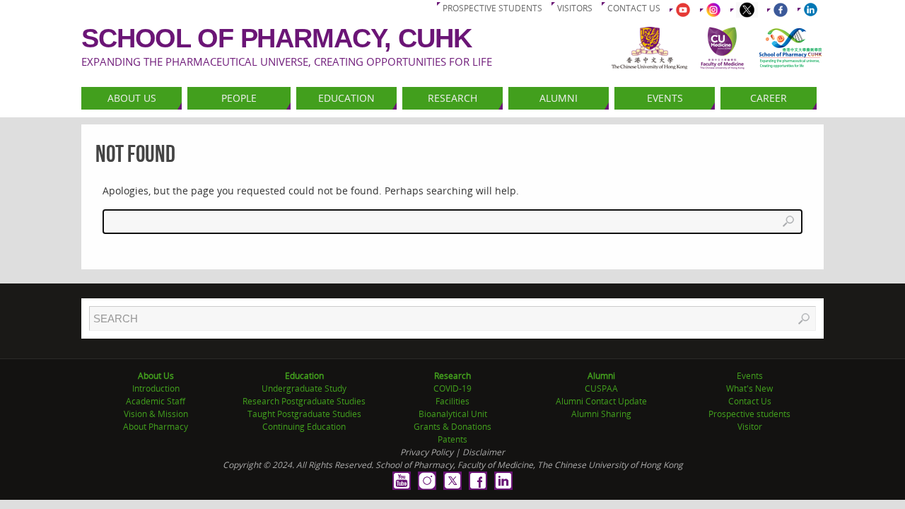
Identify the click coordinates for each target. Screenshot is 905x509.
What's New (749, 388)
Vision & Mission (156, 414)
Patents (452, 439)
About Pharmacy (155, 427)
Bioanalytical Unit (453, 414)
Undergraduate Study (304, 388)
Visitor (749, 427)
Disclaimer (483, 452)
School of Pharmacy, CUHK (276, 38)
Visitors (574, 8)
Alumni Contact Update (601, 401)
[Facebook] (478, 481)
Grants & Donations (452, 427)
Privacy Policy (426, 452)
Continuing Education (304, 427)
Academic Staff (155, 401)
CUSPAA (601, 388)
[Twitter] (452, 481)
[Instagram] (427, 481)
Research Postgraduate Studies (304, 401)
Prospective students (492, 8)
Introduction (156, 388)
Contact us (633, 8)
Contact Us (749, 401)
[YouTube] (401, 481)
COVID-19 (452, 388)
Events (750, 376)
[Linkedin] (503, 481)
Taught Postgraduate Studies (304, 414)
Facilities (452, 401)
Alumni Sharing (601, 414)
